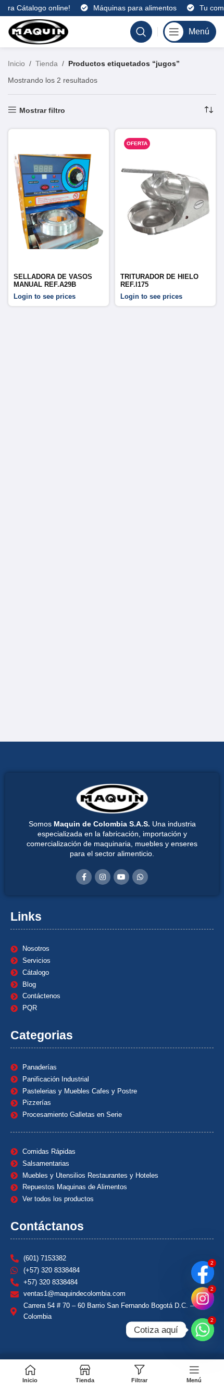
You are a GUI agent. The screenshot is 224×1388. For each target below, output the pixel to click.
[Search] (141, 31)
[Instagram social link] (102, 877)
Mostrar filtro (42, 110)
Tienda (46, 63)
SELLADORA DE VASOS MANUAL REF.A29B (53, 280)
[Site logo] (38, 31)
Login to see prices (45, 296)
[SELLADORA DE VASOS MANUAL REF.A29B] (59, 202)
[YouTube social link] (121, 877)
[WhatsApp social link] (140, 877)
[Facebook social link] (84, 877)
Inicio (16, 63)
